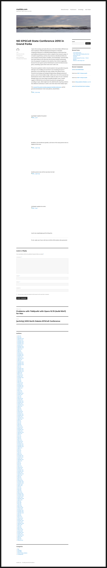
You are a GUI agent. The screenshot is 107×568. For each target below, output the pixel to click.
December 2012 (20, 444)
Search (73, 41)
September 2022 (20, 347)
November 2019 (20, 369)
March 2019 (19, 373)
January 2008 (20, 509)
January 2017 (19, 391)
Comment (19, 257)
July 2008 (19, 501)
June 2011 (19, 463)
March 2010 (19, 479)
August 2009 (19, 485)
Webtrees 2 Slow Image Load (78, 60)
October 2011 (19, 458)
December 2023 (20, 342)
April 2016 (19, 397)
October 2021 (19, 356)
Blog (18, 549)
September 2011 (20, 459)
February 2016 (20, 398)
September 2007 (20, 512)
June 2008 (19, 502)
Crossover (75, 56)
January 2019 (19, 376)
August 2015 (19, 406)
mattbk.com (21, 9)
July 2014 (19, 420)
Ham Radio (88, 9)
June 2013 (19, 436)
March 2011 (19, 466)
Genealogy (80, 9)
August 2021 (19, 359)
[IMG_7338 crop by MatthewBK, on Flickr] (49, 188)
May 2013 (19, 437)
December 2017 (20, 385)
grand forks (21, 57)
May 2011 (19, 464)
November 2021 (20, 355)
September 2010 (20, 473)
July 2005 (19, 537)
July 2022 (19, 350)
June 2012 (19, 450)
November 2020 (20, 363)
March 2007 (19, 516)
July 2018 (19, 378)
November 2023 (20, 343)
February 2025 (20, 339)
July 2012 (19, 449)
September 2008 (20, 498)
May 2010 (19, 476)
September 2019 (20, 371)
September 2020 (20, 364)
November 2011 (20, 457)
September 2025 (20, 338)
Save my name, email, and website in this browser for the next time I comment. (33, 294)
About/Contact (64, 9)
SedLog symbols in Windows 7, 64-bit (83, 81)
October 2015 (19, 403)
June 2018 (19, 380)
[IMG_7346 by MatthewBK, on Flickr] (49, 219)
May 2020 (19, 367)
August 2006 (19, 524)
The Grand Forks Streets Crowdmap (82, 86)
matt (17, 52)
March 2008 (19, 506)
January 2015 (19, 412)
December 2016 (20, 393)
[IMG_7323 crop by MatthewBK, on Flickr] (49, 102)
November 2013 (20, 429)
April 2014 (19, 424)
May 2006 (19, 525)
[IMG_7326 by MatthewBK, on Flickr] (49, 128)
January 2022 (20, 352)
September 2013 (20, 432)
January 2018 (19, 384)
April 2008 (19, 505)
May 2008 (19, 503)
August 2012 (19, 447)
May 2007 (19, 514)
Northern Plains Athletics (22, 553)
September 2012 (20, 446)
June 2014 (19, 421)
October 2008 (20, 497)
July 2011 (19, 462)
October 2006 (20, 522)
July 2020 (19, 365)
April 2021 (19, 360)
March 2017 (19, 390)
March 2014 (19, 425)
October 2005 (20, 533)
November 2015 (20, 402)
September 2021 (20, 358)
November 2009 (20, 483)
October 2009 (20, 484)
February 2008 (20, 507)
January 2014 (19, 428)
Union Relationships (77, 52)
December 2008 (20, 494)
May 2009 (19, 489)
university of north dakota (21, 58)
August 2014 (19, 419)
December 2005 (20, 532)
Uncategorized (19, 55)
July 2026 (19, 336)
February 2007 (20, 518)
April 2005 (19, 538)
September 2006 (20, 523)
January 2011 (19, 468)
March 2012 (19, 454)
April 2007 (19, 515)
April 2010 (19, 477)
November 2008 (20, 496)
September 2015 (20, 404)
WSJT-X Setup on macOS (82, 73)
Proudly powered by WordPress (28, 562)
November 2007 (20, 511)
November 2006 (20, 520)
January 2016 (19, 399)
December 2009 (20, 481)
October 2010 (19, 472)
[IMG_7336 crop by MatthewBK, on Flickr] (49, 158)
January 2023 (19, 345)
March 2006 (19, 528)
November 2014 (20, 415)
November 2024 (20, 341)
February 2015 (20, 411)
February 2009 (20, 493)
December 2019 (20, 368)
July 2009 (19, 486)
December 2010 (20, 470)
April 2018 (19, 381)
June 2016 (19, 395)
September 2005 (20, 535)
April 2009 (19, 490)
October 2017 (19, 388)
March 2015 (19, 410)
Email (18, 281)
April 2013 (19, 438)
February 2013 (20, 441)
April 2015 (19, 408)
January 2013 (19, 442)
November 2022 (20, 346)
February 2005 (20, 540)
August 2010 (19, 475)
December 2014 (20, 414)
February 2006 (20, 529)
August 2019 (19, 372)
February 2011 (20, 467)
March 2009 (19, 492)
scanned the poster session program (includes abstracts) (47, 87)
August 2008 (19, 499)
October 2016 (20, 394)
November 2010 (20, 471)
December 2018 (20, 377)
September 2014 (20, 417)
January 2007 (20, 519)
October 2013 (19, 430)
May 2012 (19, 451)
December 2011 (20, 455)
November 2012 (20, 445)
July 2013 (19, 434)
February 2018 (20, 382)
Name (18, 275)
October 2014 (19, 416)
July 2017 (19, 389)
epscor (17, 57)
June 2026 (19, 337)
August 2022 (19, 349)
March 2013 (19, 440)
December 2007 (20, 510)
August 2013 (19, 433)
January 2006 (20, 531)
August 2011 (19, 460)
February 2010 (20, 480)
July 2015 (19, 407)
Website (18, 287)
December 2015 (20, 401)
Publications (73, 9)
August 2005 (19, 536)
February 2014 (20, 427)
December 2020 (20, 362)
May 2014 (19, 423)
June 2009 (19, 488)
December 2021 (20, 354)
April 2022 (19, 351)
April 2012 (19, 453)
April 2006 (19, 527)
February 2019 (20, 375)
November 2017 (20, 386)
